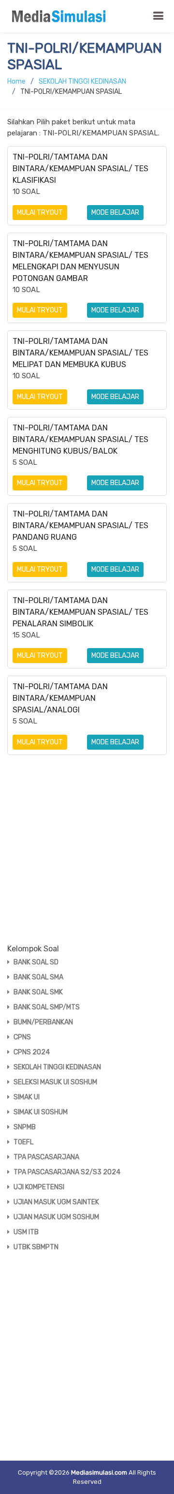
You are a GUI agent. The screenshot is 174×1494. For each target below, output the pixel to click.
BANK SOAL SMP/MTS (47, 1007)
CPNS (22, 1037)
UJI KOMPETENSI (39, 1187)
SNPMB (25, 1127)
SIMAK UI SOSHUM (41, 1112)
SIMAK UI (27, 1097)
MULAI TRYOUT (40, 212)
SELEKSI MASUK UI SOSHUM (55, 1082)
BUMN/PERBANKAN (43, 1022)
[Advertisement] (87, 857)
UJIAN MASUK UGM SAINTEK (56, 1202)
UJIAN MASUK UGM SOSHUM (56, 1217)
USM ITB (26, 1232)
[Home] (61, 16)
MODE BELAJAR (115, 212)
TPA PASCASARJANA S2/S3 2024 (67, 1172)
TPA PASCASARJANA (46, 1157)
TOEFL (23, 1142)
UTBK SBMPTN (36, 1247)
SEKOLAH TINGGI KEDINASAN (82, 81)
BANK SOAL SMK (38, 992)
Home (16, 81)
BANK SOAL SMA (38, 977)
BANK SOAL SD (36, 962)
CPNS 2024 (32, 1052)
